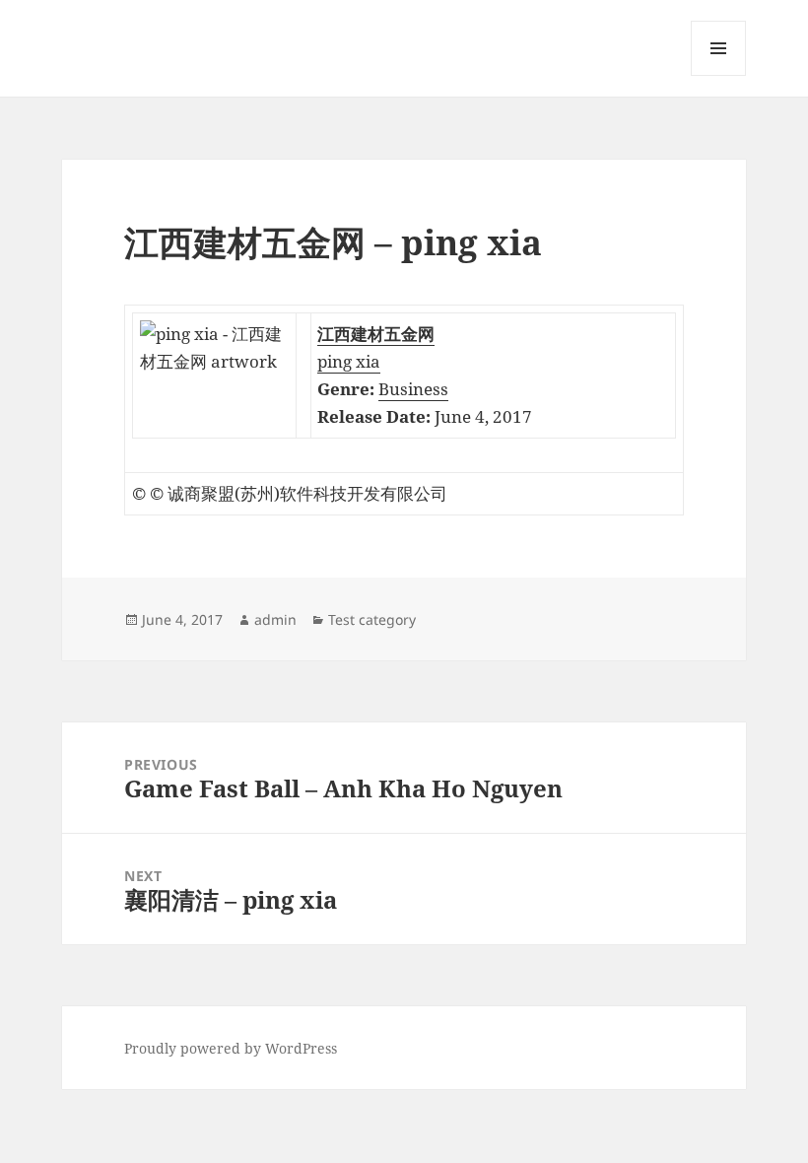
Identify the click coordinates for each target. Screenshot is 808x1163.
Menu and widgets (719, 75)
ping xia (348, 361)
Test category (372, 619)
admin (275, 619)
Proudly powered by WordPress (230, 1048)
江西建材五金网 (376, 333)
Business (413, 388)
